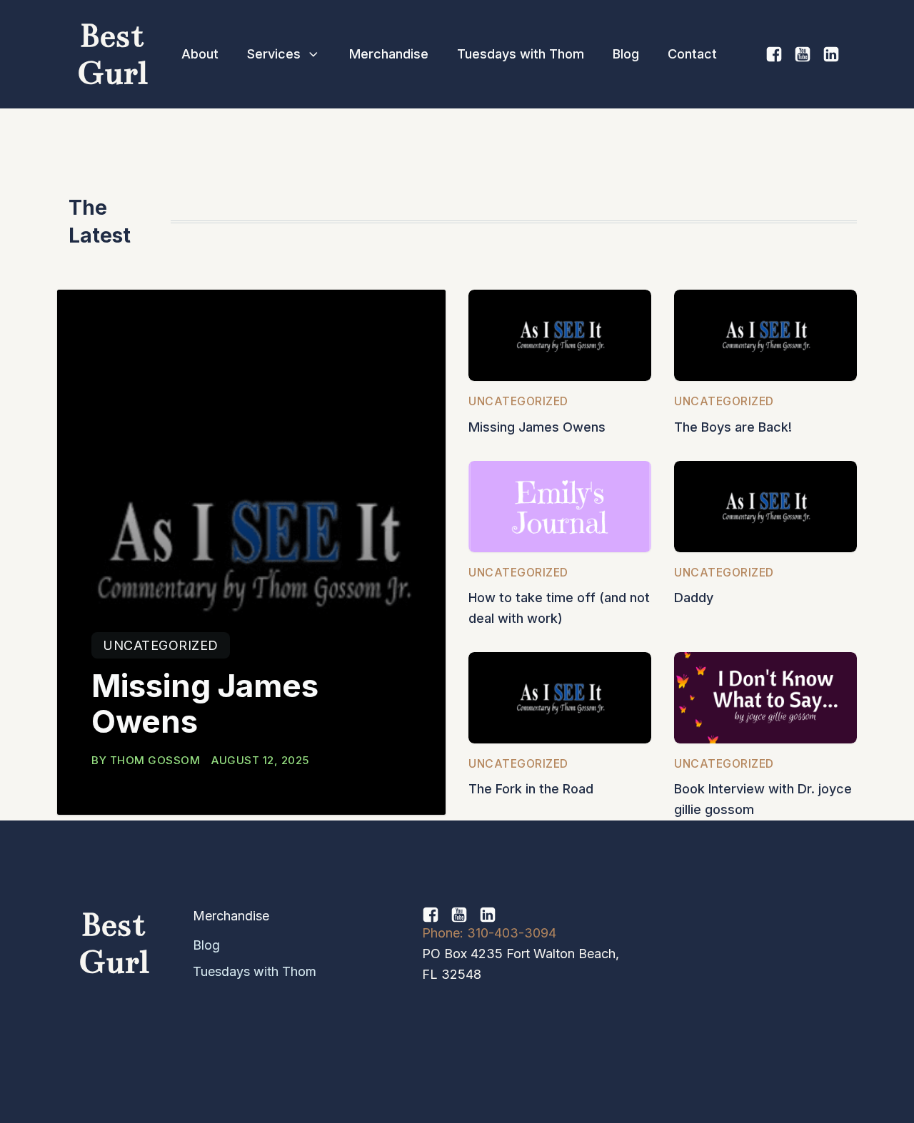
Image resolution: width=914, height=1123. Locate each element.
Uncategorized (161, 645)
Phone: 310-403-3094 (489, 932)
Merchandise (388, 53)
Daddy (693, 597)
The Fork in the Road (530, 788)
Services (274, 53)
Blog (626, 53)
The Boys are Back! (733, 427)
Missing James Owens (204, 704)
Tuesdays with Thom (520, 53)
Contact (692, 53)
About (200, 53)
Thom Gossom (155, 760)
